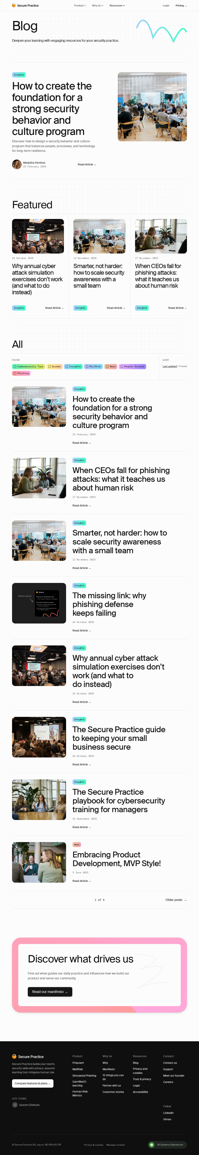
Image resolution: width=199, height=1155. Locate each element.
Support (168, 1069)
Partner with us (112, 1085)
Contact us (170, 1063)
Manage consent (115, 1144)
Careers (168, 1082)
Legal (136, 1085)
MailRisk (77, 1069)
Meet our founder (173, 1075)
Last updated (170, 366)
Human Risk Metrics (80, 1093)
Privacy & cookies (93, 1144)
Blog (135, 1063)
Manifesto (109, 1069)
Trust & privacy (142, 1079)
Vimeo (167, 1119)
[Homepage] (29, 5)
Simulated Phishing (84, 1075)
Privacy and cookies (140, 1070)
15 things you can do (113, 1077)
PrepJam (78, 1063)
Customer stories (113, 1092)
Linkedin (168, 1113)
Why (105, 1063)
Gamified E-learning (79, 1083)
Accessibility (140, 1092)
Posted (183, 366)
